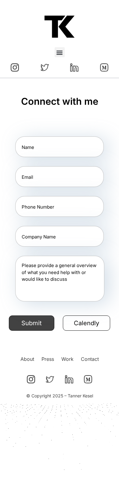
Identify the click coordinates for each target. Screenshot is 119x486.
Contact (90, 359)
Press (47, 359)
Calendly (86, 323)
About (27, 359)
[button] (60, 52)
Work (67, 359)
